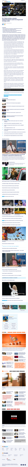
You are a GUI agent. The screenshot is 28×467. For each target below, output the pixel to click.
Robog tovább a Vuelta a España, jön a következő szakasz (15, 300)
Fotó (23, 448)
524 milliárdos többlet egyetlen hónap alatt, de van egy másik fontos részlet (12, 216)
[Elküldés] (4, 24)
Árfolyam (14, 332)
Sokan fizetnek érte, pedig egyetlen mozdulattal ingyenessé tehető (6, 214)
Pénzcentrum (10, 332)
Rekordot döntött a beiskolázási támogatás (8, 243)
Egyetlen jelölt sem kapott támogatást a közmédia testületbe (10, 192)
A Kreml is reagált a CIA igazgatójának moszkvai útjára (9, 269)
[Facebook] (23, 464)
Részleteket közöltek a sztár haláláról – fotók (8, 296)
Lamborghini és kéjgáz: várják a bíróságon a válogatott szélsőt (10, 183)
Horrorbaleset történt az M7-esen (9, 196)
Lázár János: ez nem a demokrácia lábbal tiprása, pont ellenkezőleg (12, 32)
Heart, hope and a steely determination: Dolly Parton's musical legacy (7, 434)
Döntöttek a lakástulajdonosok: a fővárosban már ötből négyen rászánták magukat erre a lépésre (8, 358)
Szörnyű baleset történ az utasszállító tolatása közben (9, 248)
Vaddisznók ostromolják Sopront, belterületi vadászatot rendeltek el (6, 206)
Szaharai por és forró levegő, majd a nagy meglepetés (11, 246)
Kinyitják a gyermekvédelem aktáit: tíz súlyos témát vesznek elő (11, 222)
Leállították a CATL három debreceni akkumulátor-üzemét (10, 194)
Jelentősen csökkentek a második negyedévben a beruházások (10, 298)
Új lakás (23, 332)
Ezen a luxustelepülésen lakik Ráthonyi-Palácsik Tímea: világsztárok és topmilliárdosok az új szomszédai (7, 397)
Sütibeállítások (3, 465)
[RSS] (21, 464)
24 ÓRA (8, 119)
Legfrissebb (20, 448)
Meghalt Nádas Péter (12, 162)
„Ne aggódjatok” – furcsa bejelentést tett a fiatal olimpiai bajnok (19, 206)
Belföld (3, 448)
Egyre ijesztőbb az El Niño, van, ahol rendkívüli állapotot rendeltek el (11, 181)
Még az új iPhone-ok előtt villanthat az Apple (8, 280)
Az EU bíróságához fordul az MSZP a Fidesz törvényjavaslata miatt (12, 30)
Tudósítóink (12, 448)
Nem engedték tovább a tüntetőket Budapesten (9, 29)
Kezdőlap (5, 92)
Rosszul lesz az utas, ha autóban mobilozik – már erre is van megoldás (11, 275)
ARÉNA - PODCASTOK (5, 0)
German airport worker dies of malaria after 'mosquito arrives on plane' (20, 441)
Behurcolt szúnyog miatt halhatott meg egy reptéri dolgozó (10, 185)
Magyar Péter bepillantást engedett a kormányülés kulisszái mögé (13, 220)
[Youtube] (25, 464)
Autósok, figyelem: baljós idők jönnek (7, 273)
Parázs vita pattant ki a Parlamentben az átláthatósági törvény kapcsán (12, 28)
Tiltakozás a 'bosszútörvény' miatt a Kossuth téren (10, 31)
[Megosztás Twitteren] (3, 24)
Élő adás (6, 323)
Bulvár (15, 448)
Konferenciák (19, 332)
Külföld (8, 92)
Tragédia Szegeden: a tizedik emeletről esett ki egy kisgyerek (19, 214)
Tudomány (7, 448)
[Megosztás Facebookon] (2, 24)
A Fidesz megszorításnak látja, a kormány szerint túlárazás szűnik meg (11, 218)
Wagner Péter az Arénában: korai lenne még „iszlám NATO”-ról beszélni (12, 267)
